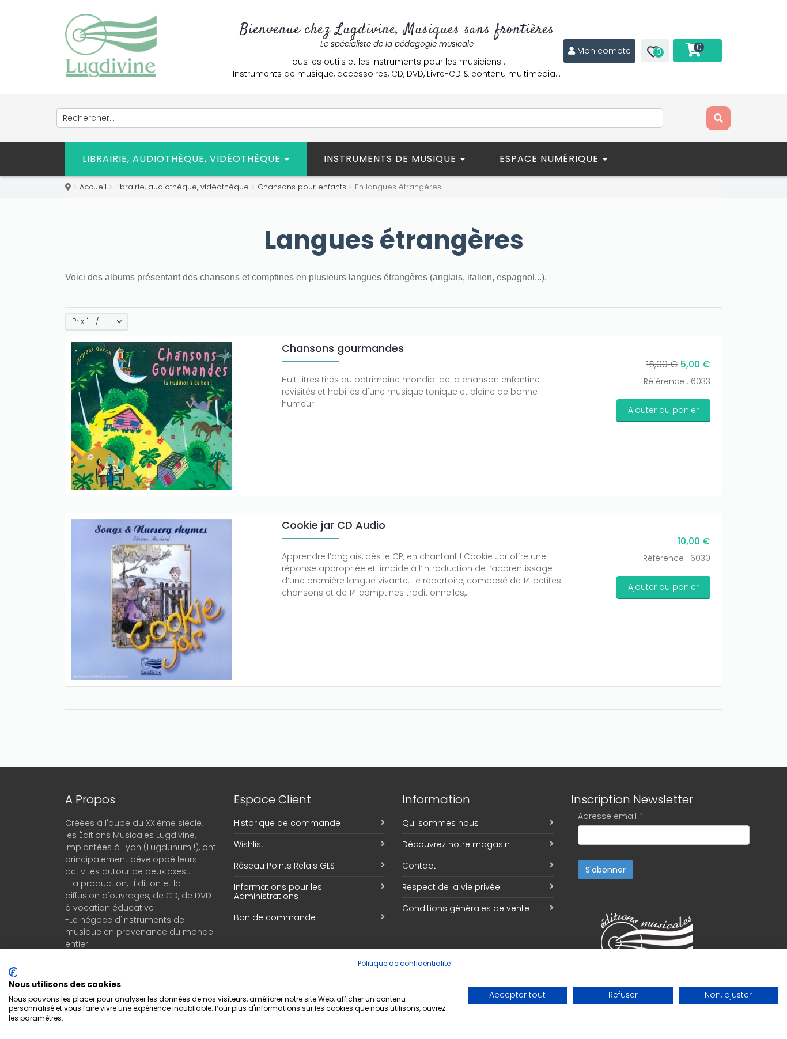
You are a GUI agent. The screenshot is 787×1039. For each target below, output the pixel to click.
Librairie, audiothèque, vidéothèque (182, 158)
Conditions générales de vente (465, 908)
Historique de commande (287, 823)
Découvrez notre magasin (456, 844)
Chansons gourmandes (343, 348)
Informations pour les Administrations (278, 891)
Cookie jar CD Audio (333, 525)
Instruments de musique (391, 158)
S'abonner (605, 869)
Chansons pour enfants (302, 186)
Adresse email (610, 816)
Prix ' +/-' (88, 321)
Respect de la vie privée (451, 887)
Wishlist (249, 844)
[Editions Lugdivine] (111, 45)
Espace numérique (550, 158)
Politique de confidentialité (404, 963)
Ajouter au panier (663, 410)
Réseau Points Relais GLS (284, 865)
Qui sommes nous (440, 823)
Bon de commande (275, 917)
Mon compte (604, 50)
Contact (419, 865)
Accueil (93, 186)
